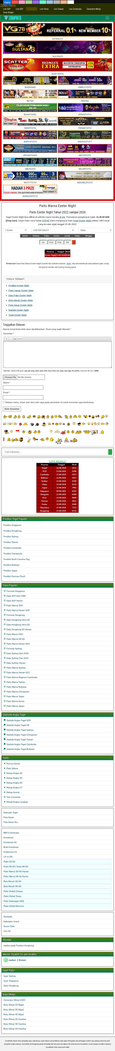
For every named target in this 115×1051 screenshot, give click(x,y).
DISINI (46, 220)
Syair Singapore (11, 981)
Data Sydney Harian (15, 663)
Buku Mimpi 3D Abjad (13, 1009)
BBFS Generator (11, 833)
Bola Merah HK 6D (12, 886)
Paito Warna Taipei (15, 696)
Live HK (32, 9)
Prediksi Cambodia (12, 548)
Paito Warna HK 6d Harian (16, 876)
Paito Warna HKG (14, 634)
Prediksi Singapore (12, 525)
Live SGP (19, 9)
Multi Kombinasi (10, 847)
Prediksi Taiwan (10, 542)
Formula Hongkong (15, 615)
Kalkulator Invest (11, 921)
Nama (6, 382)
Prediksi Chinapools (12, 553)
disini (69, 264)
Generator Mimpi (94, 9)
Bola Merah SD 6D (12, 881)
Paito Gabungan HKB (14, 901)
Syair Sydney (9, 976)
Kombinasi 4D (10, 842)
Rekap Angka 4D (14, 783)
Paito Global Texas (12, 896)
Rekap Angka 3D (14, 778)
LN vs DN (7, 856)
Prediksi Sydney (11, 536)
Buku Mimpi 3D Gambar (14, 1024)
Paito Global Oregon (13, 891)
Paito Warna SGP (14, 605)
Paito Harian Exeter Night (20, 290)
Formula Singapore (15, 591)
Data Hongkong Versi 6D (18, 624)
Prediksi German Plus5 (14, 576)
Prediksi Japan (10, 570)
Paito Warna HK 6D (15, 639)
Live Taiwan (59, 9)
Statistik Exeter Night (18, 310)
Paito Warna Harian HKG (18, 644)
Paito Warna (12, 768)
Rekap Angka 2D (14, 773)
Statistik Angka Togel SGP (18, 720)
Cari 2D (7, 931)
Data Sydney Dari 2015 (17, 658)
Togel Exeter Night (82, 220)
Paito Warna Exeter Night (57, 206)
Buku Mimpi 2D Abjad (13, 1005)
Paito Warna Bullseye (16, 687)
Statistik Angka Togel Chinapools (21, 735)
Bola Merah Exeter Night (20, 300)
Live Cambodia (75, 9)
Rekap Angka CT (14, 787)
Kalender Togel (10, 812)
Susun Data (9, 926)
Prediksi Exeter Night (18, 285)
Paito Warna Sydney (16, 668)
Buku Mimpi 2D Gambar (14, 1019)
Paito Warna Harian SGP (18, 610)
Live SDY (6, 9)
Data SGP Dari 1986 (16, 596)
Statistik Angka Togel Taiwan (19, 739)
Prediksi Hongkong (25, 945)
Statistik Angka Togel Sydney (20, 730)
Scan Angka (8, 12)
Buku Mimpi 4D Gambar (14, 1029)
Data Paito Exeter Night (20, 295)
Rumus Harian (13, 763)
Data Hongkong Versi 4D (18, 620)
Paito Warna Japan (15, 706)
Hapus (7, 2)
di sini (62, 217)
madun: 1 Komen (17, 960)
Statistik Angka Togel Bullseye (20, 749)
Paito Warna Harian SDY (18, 672)
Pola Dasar (8, 817)
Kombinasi (8, 837)
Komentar (8, 333)
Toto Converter (13, 797)
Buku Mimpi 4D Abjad (13, 1014)
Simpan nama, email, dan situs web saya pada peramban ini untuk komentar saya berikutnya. (49, 402)
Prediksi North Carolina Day (16, 559)
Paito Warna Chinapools (17, 691)
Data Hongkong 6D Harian (18, 629)
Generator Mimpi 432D (14, 1000)
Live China (44, 9)
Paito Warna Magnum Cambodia (21, 677)
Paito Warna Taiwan (15, 682)
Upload (51, 370)
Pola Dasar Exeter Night (20, 305)
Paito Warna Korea (15, 701)
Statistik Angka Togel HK (17, 725)
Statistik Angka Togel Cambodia (21, 744)
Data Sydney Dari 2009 (17, 653)
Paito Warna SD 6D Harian (16, 871)
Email (6, 392)
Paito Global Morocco (14, 906)
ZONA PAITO (8, 5)
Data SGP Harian (14, 600)
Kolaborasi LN (10, 852)
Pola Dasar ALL (10, 822)
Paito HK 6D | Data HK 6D (16, 866)
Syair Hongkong (11, 985)
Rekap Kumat (12, 792)
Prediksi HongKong (12, 531)
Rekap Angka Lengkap (17, 802)
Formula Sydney (14, 648)
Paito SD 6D (9, 861)
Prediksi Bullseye (11, 565)
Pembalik (7, 916)
